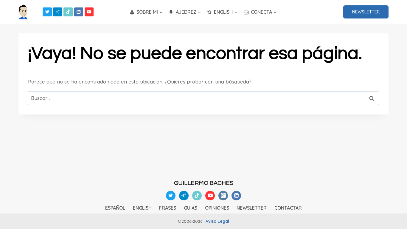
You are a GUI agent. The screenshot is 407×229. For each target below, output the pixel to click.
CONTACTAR (288, 208)
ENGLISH (142, 208)
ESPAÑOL (115, 208)
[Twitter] (47, 12)
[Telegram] (57, 12)
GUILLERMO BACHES (203, 183)
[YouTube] (89, 12)
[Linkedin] (78, 12)
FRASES (167, 208)
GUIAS (190, 208)
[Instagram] (223, 196)
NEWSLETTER (366, 12)
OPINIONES (217, 208)
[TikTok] (68, 12)
